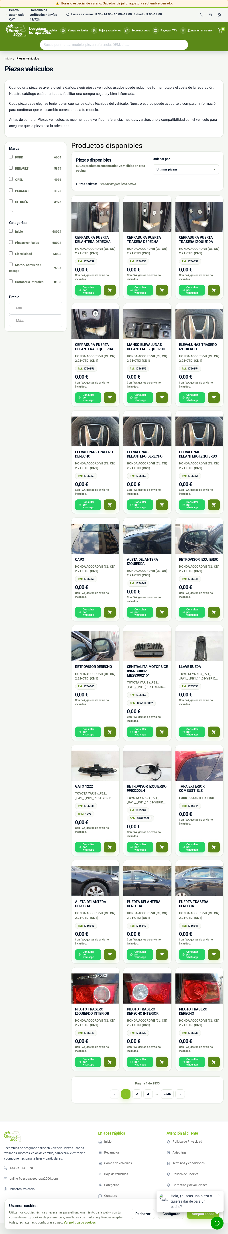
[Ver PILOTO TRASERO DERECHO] (214, 1062)
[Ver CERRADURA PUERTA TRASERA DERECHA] (162, 290)
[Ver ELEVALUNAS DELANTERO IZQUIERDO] (214, 504)
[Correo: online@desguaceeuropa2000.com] (210, 14)
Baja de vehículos (116, 1174)
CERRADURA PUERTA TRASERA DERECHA (144, 239)
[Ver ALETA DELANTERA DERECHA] (110, 954)
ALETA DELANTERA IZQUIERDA (142, 561)
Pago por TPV (169, 30)
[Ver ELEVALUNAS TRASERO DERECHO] (110, 504)
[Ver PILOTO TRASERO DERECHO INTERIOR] (162, 1062)
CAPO (79, 559)
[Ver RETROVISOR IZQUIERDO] (214, 612)
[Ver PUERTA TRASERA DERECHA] (214, 954)
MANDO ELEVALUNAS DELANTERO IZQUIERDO (146, 347)
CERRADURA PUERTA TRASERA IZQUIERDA (196, 239)
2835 (167, 1094)
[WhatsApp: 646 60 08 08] (219, 14)
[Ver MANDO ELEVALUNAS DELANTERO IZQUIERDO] (162, 397)
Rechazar (143, 1214)
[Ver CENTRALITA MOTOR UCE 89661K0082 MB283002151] (162, 732)
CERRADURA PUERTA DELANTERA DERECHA (93, 239)
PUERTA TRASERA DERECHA (193, 904)
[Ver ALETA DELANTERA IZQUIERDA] (162, 612)
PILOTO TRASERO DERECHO (193, 1011)
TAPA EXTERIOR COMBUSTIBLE (192, 788)
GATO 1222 (84, 786)
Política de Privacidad (187, 1141)
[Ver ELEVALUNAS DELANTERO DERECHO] (162, 504)
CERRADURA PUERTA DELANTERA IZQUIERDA (94, 347)
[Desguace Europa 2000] (12, 1136)
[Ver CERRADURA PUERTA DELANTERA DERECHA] (110, 290)
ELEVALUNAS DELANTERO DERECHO (145, 454)
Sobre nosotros (141, 30)
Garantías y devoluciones (190, 1185)
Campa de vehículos (118, 1163)
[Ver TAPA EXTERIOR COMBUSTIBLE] (214, 847)
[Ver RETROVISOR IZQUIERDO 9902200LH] (162, 847)
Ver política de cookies (80, 1222)
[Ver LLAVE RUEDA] (214, 732)
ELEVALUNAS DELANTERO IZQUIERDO (198, 454)
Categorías (111, 1185)
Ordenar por (161, 159)
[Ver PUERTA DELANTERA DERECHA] (162, 954)
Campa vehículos (78, 30)
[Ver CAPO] (110, 612)
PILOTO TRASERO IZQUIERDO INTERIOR (92, 1011)
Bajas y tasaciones (110, 30)
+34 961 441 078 (21, 1168)
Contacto (193, 30)
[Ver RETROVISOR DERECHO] (110, 732)
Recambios (50, 30)
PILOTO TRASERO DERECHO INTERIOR (142, 1011)
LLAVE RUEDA (190, 667)
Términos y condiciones (189, 1163)
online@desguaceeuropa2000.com (34, 1178)
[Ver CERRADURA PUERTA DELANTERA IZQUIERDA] (110, 397)
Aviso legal (180, 1152)
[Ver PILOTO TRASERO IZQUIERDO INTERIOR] (110, 1062)
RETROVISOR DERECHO (93, 667)
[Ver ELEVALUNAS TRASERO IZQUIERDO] (214, 397)
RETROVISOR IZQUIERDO (198, 559)
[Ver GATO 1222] (110, 847)
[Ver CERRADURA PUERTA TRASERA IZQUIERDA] (214, 290)
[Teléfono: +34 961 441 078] (201, 14)
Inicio (108, 1141)
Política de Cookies (185, 1174)
